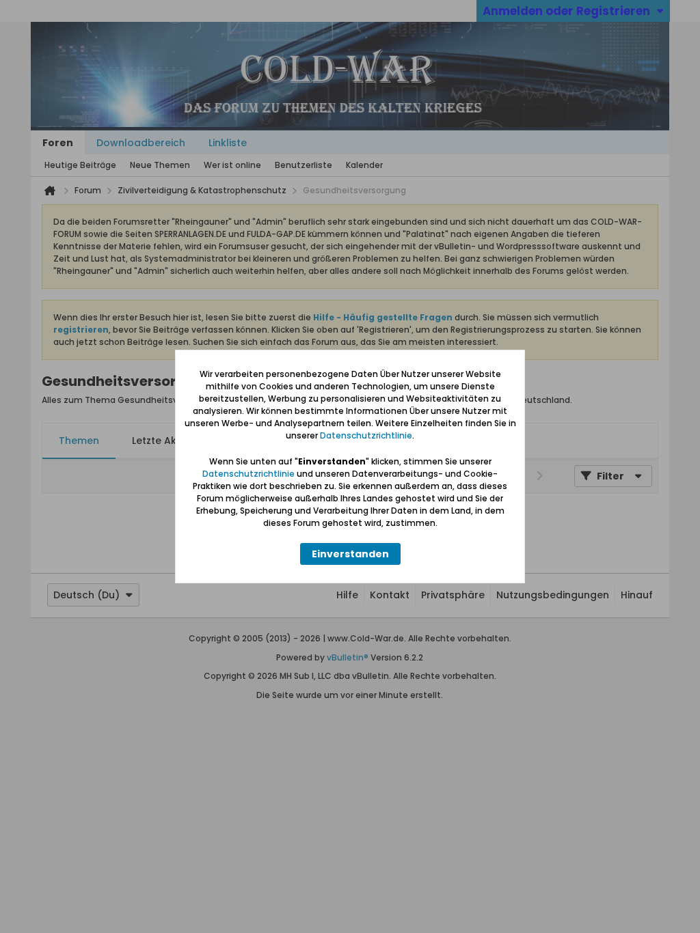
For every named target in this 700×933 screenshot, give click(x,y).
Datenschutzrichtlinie (366, 435)
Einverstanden (350, 554)
